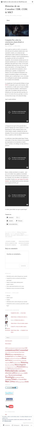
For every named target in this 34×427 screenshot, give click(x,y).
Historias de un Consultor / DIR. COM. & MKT (16, 9)
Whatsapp (19, 381)
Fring (17, 356)
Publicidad (7, 233)
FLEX (6, 85)
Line (9, 362)
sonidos (26, 373)
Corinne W (13, 326)
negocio (23, 364)
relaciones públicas (20, 235)
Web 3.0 (15, 382)
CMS (26, 348)
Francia (14, 356)
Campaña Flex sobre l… (15, 312)
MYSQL (12, 364)
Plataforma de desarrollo (15, 368)
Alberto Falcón (17, 45)
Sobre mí (8, 295)
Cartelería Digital (22, 348)
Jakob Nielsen (8, 360)
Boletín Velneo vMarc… (15, 330)
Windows (23, 381)
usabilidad (8, 379)
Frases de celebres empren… (23, 323)
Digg (15, 352)
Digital (17, 352)
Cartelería (16, 348)
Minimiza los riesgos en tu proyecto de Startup (15, 288)
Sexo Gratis (23, 312)
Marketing (19, 232)
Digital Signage (21, 352)
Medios (6, 364)
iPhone (24, 358)
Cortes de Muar (7, 352)
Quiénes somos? (10, 297)
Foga (11, 356)
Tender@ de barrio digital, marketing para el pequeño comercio (11, 243)
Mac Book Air (15, 362)
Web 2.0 (8, 381)
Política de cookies (7, 421)
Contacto (8, 299)
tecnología (18, 375)
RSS (6, 414)
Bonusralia (13, 348)
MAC (11, 362)
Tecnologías (9, 377)
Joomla (17, 360)
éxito (27, 381)
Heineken (18, 358)
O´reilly (15, 367)
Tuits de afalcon (8, 343)
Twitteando (8, 340)
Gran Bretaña (11, 358)
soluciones (22, 373)
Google (7, 358)
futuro (19, 356)
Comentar (23, 265)
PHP (8, 368)
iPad (20, 358)
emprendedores (17, 354)
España (23, 354)
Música (17, 364)
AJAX (6, 348)
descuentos (12, 352)
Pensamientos (24, 232)
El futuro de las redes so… (23, 316)
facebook (7, 356)
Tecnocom (11, 375)
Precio (21, 368)
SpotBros (6, 375)
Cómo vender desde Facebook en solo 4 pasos (15, 286)
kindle (25, 360)
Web (25, 379)
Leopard (6, 362)
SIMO (19, 373)
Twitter (22, 377)
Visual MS (21, 379)
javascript (14, 360)
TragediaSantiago (18, 377)
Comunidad (23, 350)
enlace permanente (8, 236)
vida (17, 379)
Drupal (12, 354)
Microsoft (9, 364)
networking (7, 367)
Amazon (9, 348)
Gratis (15, 358)
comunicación (17, 233)
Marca (19, 362)
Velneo (14, 379)
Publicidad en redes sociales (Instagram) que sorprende (24, 243)
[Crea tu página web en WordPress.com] (17, 2)
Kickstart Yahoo (21, 360)
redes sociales (13, 235)
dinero (7, 354)
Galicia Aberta (24, 356)
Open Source (11, 367)
